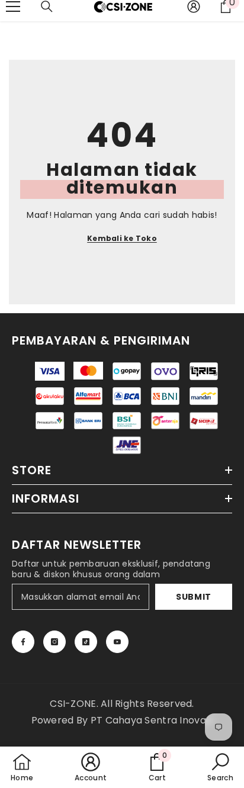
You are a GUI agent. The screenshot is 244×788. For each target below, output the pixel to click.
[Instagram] (54, 642)
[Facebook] (23, 642)
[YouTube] (117, 642)
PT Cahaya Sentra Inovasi (152, 720)
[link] (157, 767)
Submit (193, 597)
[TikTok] (86, 642)
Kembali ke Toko (122, 238)
